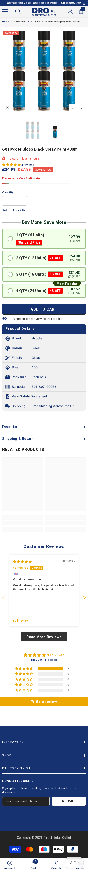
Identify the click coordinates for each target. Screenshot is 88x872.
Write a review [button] (44, 701)
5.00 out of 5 (55, 655)
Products (20, 21)
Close (84, 4)
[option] (44, 71)
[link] (22, 523)
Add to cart (44, 309)
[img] (22, 562)
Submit (68, 801)
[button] (73, 108)
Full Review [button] (21, 620)
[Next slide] (84, 597)
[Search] (18, 11)
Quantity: (8, 192)
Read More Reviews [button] (43, 637)
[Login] (70, 11)
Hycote (37, 338)
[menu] (5, 11)
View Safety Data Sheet (29, 396)
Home (5, 21)
